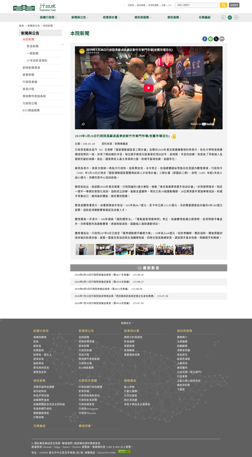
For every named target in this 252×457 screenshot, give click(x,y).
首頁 (21, 26)
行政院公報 (30, 103)
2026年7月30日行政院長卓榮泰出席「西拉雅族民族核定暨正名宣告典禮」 (121, 296)
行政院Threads (87, 413)
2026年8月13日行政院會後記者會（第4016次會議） (109, 282)
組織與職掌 (40, 337)
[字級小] (223, 18)
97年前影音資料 (37, 60)
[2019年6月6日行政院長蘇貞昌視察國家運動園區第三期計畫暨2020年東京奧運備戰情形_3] (125, 249)
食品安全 (182, 354)
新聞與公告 (34, 26)
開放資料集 (183, 385)
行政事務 (182, 376)
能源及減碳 (183, 359)
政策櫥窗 (129, 350)
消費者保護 (183, 350)
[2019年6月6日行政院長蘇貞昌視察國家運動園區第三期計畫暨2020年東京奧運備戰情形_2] (105, 249)
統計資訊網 (130, 400)
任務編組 (39, 426)
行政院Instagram (88, 408)
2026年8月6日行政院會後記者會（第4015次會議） (108, 289)
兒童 (163, 5)
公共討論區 (130, 395)
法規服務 (182, 341)
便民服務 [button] (173, 17)
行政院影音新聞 (88, 400)
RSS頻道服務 (31, 110)
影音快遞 (84, 391)
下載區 (181, 389)
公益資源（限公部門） (190, 372)
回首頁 (131, 5)
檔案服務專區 (41, 413)
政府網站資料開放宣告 (87, 443)
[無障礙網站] (124, 452)
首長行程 (28, 89)
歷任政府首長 (41, 367)
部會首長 (38, 359)
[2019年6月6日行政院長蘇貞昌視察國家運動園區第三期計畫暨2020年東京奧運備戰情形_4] (144, 249)
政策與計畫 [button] (110, 17)
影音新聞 (32, 46)
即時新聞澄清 (31, 67)
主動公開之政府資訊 (189, 380)
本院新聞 (48, 26)
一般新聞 (32, 53)
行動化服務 (130, 391)
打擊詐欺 (38, 417)
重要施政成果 (132, 354)
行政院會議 (30, 81)
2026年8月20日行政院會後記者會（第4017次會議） (109, 275)
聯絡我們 (67, 443)
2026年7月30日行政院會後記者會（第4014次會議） (109, 303)
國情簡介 (182, 337)
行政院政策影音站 (89, 395)
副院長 (37, 346)
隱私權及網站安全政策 (47, 443)
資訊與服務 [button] (141, 17)
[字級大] (236, 18)
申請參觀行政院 (42, 408)
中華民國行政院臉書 (90, 387)
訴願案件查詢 (41, 400)
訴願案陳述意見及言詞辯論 (49, 404)
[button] (223, 17)
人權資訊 (182, 363)
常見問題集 (153, 5)
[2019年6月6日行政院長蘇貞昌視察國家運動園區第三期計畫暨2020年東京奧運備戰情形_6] (184, 249)
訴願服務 (182, 346)
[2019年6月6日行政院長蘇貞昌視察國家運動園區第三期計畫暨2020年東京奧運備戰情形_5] (164, 249)
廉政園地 (182, 367)
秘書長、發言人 (42, 354)
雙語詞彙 (85, 426)
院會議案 (129, 341)
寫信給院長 (40, 391)
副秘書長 (38, 363)
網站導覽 (141, 5)
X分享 (216, 38)
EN (169, 5)
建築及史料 (40, 372)
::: (124, 5)
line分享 (210, 38)
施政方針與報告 (133, 337)
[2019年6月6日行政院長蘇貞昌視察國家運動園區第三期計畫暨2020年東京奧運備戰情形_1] (85, 249)
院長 (36, 341)
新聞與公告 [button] (78, 17)
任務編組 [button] (205, 17)
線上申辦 (129, 387)
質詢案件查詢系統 (34, 96)
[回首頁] (34, 7)
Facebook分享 (204, 38)
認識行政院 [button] (47, 17)
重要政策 (129, 346)
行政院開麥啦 (86, 404)
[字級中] (230, 18)
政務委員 (38, 350)
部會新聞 (28, 74)
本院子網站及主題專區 (137, 404)
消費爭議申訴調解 (43, 387)
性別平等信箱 (41, 395)
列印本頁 (221, 38)
